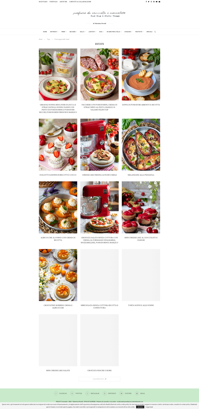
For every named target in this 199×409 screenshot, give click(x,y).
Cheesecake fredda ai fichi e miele (99, 175)
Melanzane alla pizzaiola (141, 175)
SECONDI (73, 31)
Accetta (140, 407)
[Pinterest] (154, 1)
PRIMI (63, 31)
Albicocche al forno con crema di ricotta (58, 238)
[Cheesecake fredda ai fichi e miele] (99, 145)
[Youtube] (156, 1)
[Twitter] (148, 1)
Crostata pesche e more (99, 370)
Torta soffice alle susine (141, 305)
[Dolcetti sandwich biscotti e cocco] (58, 145)
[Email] (159, 1)
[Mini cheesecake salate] (58, 340)
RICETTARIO (43, 2)
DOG (100, 31)
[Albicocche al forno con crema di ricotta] (58, 207)
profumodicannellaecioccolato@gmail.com (130, 402)
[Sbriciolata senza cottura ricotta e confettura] (99, 275)
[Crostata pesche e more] (99, 340)
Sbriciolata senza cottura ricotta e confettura (99, 306)
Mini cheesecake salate (58, 370)
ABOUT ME (63, 2)
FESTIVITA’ (138, 31)
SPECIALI (149, 31)
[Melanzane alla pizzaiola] (141, 145)
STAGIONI (127, 31)
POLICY (58, 402)
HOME (45, 31)
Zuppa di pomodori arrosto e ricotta (141, 104)
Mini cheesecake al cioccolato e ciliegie (141, 238)
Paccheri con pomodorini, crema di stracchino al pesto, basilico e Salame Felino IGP (99, 107)
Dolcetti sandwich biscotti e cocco (58, 175)
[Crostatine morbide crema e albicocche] (58, 275)
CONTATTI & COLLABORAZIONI (80, 2)
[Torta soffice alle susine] (141, 275)
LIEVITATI (92, 31)
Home (40, 39)
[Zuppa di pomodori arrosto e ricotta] (141, 74)
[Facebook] (146, 1)
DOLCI (82, 31)
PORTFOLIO (54, 2)
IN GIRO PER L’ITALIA (113, 31)
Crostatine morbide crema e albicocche (58, 306)
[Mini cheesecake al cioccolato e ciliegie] (141, 207)
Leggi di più (149, 407)
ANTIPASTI (53, 31)
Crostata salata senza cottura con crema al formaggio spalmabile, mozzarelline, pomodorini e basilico (99, 240)
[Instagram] (151, 1)
